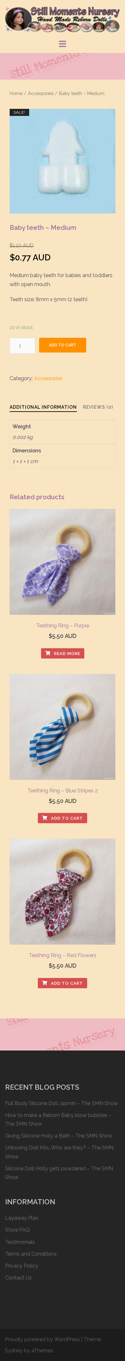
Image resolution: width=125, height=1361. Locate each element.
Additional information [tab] (43, 407)
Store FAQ (17, 1230)
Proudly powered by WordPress (42, 1339)
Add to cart (62, 345)
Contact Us (18, 1278)
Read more (66, 653)
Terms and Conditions (31, 1254)
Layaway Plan (21, 1218)
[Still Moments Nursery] (62, 19)
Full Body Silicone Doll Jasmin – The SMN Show (61, 1103)
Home (16, 93)
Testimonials (20, 1242)
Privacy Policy (21, 1266)
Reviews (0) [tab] (98, 407)
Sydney (14, 1351)
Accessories (41, 93)
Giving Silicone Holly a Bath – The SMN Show (58, 1136)
